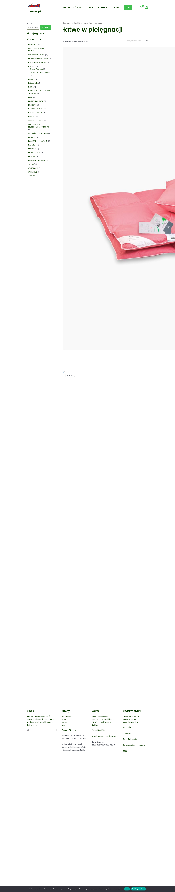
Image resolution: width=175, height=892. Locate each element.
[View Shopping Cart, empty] (141, 7)
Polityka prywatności (138, 889)
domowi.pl (34, 11)
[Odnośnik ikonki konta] (146, 7)
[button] (128, 7)
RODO (125, 751)
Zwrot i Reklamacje (130, 739)
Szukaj (29, 23)
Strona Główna (71, 7)
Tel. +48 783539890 (98, 730)
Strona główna (68, 23)
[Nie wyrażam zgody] (172, 889)
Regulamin (127, 727)
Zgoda (127, 889)
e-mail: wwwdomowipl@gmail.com (104, 736)
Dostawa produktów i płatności (134, 745)
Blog (116, 7)
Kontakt (103, 7)
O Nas (89, 7)
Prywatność (127, 733)
